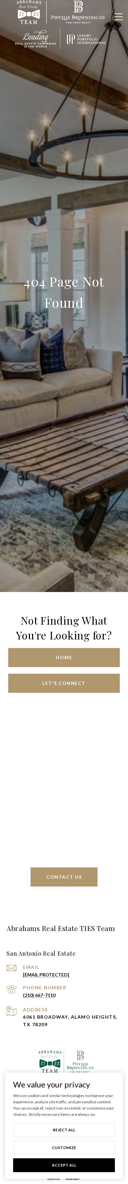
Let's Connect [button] (64, 683)
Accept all (64, 1165)
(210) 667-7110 (39, 995)
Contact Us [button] (64, 877)
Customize (64, 1147)
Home (64, 657)
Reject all (64, 1129)
